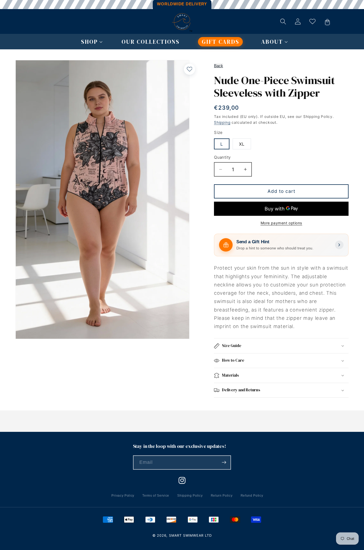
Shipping (222, 122)
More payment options (281, 223)
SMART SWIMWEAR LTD (190, 535)
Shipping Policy (190, 495)
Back (218, 65)
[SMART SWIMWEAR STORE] (182, 21)
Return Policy (222, 495)
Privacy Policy (122, 495)
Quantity (222, 157)
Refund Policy (252, 495)
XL (242, 144)
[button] (89, 42)
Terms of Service (155, 495)
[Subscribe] (224, 462)
